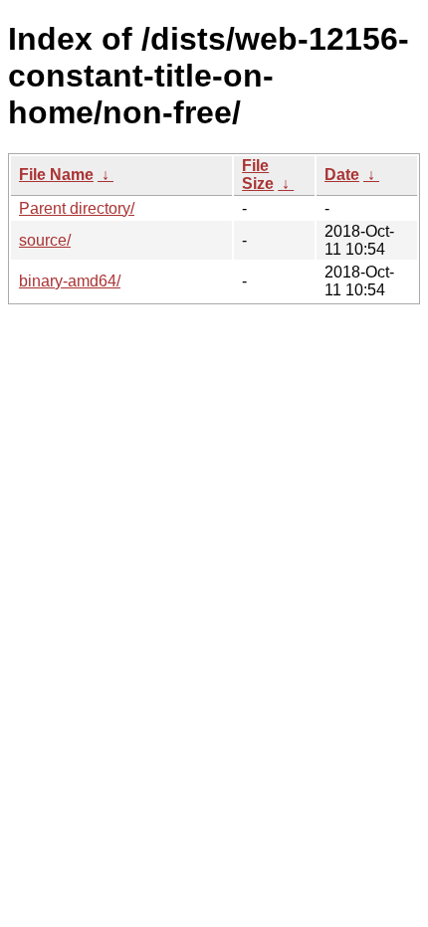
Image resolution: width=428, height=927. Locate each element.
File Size (258, 174)
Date (341, 174)
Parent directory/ (76, 208)
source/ (45, 240)
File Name (56, 174)
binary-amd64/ (69, 281)
